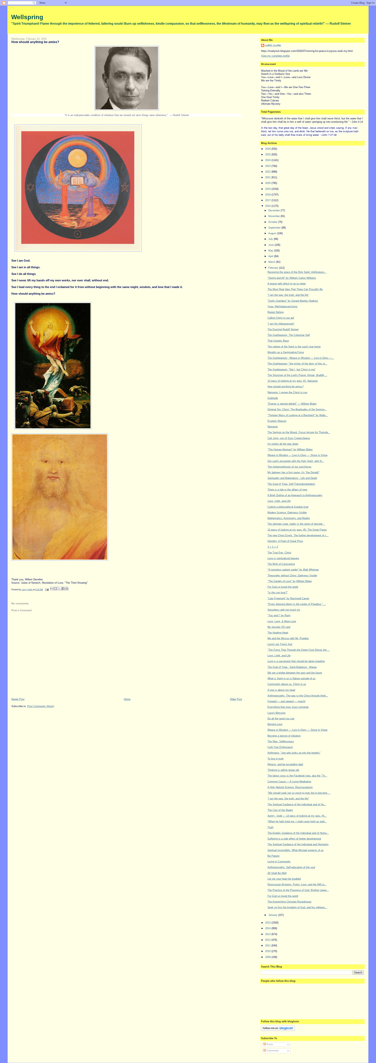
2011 (268, 945)
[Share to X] (59, 588)
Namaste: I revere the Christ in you (287, 392)
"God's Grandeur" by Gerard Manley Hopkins (293, 300)
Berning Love (275, 724)
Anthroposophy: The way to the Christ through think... (298, 695)
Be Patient (273, 855)
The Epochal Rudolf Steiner (283, 329)
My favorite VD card (279, 627)
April (271, 256)
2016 (268, 205)
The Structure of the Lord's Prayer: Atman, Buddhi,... (297, 375)
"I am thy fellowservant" (281, 323)
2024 (268, 160)
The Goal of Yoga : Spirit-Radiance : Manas (292, 667)
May (271, 250)
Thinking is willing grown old (283, 770)
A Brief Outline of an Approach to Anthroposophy (295, 495)
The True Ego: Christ (279, 552)
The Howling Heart (278, 632)
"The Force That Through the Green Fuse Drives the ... (299, 649)
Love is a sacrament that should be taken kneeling (296, 661)
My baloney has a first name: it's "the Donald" (293, 472)
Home (127, 699)
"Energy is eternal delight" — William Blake (292, 403)
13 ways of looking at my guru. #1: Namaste (293, 380)
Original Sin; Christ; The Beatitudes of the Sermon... (297, 409)
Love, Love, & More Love (282, 621)
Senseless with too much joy (284, 609)
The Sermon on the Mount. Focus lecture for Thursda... (299, 432)
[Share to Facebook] (63, 588)
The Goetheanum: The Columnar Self (289, 335)
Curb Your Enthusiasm (280, 747)
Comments (272, 1050)
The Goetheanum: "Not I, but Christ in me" (292, 369)
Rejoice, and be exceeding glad (285, 764)
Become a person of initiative (284, 735)
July (271, 239)
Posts (269, 1044)
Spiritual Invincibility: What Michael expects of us (296, 850)
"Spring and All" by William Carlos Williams (292, 277)
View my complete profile (275, 55)
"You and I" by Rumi (279, 615)
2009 (268, 957)
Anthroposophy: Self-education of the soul (291, 867)
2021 (268, 177)
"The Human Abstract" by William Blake (290, 449)
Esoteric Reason (277, 420)
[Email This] (52, 588)
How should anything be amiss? (286, 386)
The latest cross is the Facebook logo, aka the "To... (297, 775)
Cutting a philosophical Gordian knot (288, 506)
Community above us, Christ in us (287, 684)
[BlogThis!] (56, 588)
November (274, 216)
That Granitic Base (278, 340)
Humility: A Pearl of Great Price (285, 541)
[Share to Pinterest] (67, 588)
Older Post (236, 699)
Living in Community (279, 861)
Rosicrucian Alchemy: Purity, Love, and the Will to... (297, 884)
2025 (268, 154)
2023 (268, 166)
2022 (268, 171)
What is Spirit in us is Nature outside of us (291, 678)
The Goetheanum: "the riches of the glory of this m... (297, 363)
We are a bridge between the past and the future (295, 672)
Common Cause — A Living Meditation (289, 781)
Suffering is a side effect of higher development (294, 838)
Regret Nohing (276, 312)
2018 (268, 194)
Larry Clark (273, 45)
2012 (268, 939)
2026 (268, 148)
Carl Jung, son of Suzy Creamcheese (289, 438)
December (274, 210)
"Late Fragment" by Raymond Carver (288, 598)
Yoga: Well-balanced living (282, 306)
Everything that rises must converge (288, 707)
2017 (268, 200)
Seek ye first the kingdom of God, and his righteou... (297, 907)
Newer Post (17, 699)
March (272, 261)
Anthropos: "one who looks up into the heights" (294, 752)
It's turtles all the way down (283, 443)
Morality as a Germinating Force (286, 352)
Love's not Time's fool (280, 644)
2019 (268, 188)
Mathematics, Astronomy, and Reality (289, 518)
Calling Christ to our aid (281, 317)
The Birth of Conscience (281, 564)
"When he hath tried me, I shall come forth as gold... (297, 821)
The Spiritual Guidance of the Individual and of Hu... (297, 804)
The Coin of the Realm (280, 810)
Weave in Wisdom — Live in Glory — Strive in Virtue (297, 455)
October (273, 222)
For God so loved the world (283, 586)
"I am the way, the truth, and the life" (288, 294)
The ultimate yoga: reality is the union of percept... (296, 523)
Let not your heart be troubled (284, 878)
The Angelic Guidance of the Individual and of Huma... (298, 833)
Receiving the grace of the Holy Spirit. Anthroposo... (297, 272)
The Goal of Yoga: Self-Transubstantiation (291, 483)
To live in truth (276, 758)
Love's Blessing (276, 712)
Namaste (273, 426)
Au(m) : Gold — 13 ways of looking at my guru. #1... (297, 815)
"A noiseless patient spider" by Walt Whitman (293, 569)
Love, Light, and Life (279, 501)
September (274, 227)
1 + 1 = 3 (273, 546)
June (271, 244)
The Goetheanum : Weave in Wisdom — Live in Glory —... (301, 357)
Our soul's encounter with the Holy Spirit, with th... (296, 461)
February (273, 267)
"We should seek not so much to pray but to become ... (299, 792)
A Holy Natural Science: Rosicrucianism (290, 787)
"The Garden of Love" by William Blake (290, 581)
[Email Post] (46, 589)
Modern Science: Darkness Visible (287, 512)
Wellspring (27, 17)
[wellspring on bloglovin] (278, 1030)
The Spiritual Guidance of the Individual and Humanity (298, 844)
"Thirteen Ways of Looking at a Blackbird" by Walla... (298, 415)
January (273, 915)
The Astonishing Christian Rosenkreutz (290, 901)
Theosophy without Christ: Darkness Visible (292, 575)
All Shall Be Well (277, 873)
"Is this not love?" (278, 592)
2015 (268, 922)
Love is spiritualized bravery (283, 558)
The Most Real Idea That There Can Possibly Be (295, 289)
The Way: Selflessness (281, 741)
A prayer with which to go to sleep (287, 283)
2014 (268, 928)
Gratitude (273, 398)
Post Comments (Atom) (40, 706)
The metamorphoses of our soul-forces (289, 466)
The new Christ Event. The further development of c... (298, 535)
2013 (268, 934)
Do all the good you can (281, 718)
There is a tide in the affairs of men (287, 489)
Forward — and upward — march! (287, 701)
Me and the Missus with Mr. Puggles (288, 638)
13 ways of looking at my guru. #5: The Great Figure (297, 529)
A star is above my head (281, 690)
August (272, 233)
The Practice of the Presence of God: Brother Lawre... (298, 890)
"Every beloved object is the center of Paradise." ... (297, 604)
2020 (268, 183)
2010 (268, 951)
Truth (270, 827)
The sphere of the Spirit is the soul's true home (294, 346)
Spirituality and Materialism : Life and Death (292, 478)
